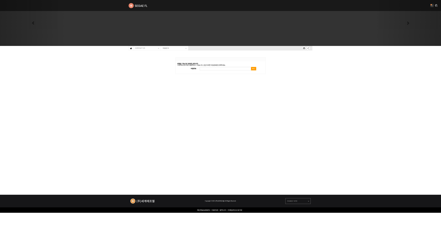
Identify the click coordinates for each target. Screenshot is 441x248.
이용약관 (215, 210)
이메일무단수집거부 (235, 210)
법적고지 (223, 210)
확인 (253, 68)
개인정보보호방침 (203, 210)
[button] (33, 23)
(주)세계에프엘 (219, 201)
